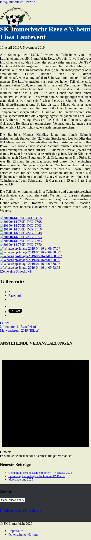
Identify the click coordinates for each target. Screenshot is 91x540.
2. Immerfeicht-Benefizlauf (18, 326)
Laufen (5, 323)
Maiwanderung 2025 (20, 479)
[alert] (45, 403)
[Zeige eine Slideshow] (15, 271)
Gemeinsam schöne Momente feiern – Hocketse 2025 (40, 472)
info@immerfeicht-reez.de (17, 2)
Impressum (15, 531)
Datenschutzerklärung (23, 534)
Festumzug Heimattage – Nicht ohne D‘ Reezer (36, 476)
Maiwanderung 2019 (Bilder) (19, 330)
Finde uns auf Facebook (21, 510)
